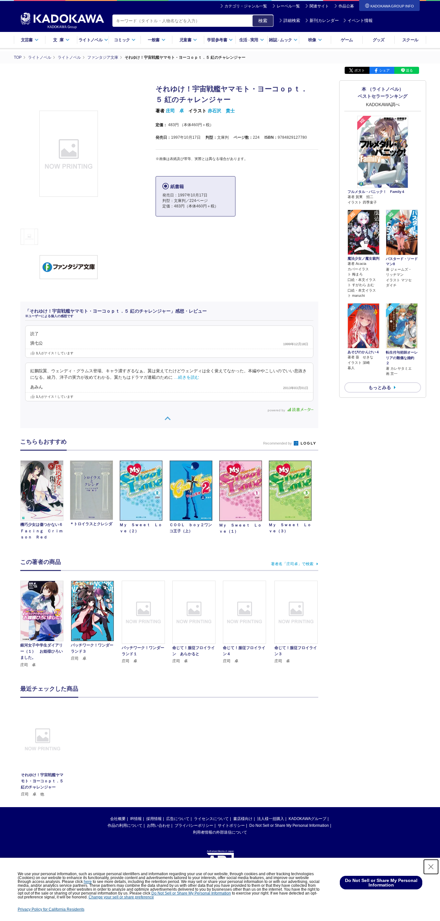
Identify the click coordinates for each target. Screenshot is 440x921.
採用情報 (154, 818)
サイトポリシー (231, 825)
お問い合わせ (158, 825)
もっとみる (379, 387)
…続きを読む (186, 377)
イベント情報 (360, 20)
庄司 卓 (175, 110)
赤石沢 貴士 (221, 110)
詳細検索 (291, 20)
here (88, 882)
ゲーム (347, 39)
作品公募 (346, 6)
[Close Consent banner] (431, 867)
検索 (262, 20)
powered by (277, 410)
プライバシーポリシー (194, 825)
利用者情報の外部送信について (220, 832)
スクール (410, 39)
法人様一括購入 (270, 818)
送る (409, 70)
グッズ (379, 39)
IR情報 (136, 818)
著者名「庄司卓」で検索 (292, 564)
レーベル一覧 (288, 6)
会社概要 (118, 818)
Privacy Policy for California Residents (51, 909)
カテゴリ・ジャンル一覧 (246, 6)
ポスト (359, 70)
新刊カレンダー (324, 20)
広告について (177, 818)
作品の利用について (125, 825)
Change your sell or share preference (121, 897)
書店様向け (243, 818)
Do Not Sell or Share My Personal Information (289, 825)
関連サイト (319, 6)
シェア (384, 70)
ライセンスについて (211, 818)
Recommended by (278, 443)
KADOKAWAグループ (307, 818)
